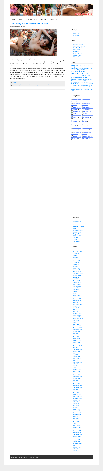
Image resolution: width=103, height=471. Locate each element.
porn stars (80, 85)
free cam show (78, 75)
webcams (73, 89)
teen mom (75, 88)
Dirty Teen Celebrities (79, 46)
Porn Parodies (77, 235)
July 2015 (76, 389)
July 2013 (76, 418)
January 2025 (77, 261)
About (21, 19)
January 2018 (77, 356)
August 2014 (77, 400)
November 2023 (77, 271)
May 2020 (76, 324)
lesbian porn (50, 85)
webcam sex (79, 89)
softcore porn (78, 87)
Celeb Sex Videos (78, 223)
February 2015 (77, 394)
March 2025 (76, 259)
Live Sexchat (76, 49)
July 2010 (76, 449)
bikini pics (90, 65)
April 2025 (76, 257)
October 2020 (77, 317)
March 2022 (76, 295)
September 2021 (78, 304)
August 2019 (77, 331)
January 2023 (77, 282)
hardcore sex (43, 85)
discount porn (16, 85)
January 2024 (77, 270)
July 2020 (76, 320)
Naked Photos (77, 232)
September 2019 (78, 329)
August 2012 (77, 436)
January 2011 (77, 441)
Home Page (76, 33)
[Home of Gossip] (51, 15)
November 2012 (77, 432)
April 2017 (76, 367)
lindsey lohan (79, 79)
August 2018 (77, 351)
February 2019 (77, 340)
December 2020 (77, 315)
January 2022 (77, 297)
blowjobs (74, 67)
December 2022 (77, 284)
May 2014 (76, 405)
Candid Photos (77, 221)
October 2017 (77, 360)
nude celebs (75, 84)
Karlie (24, 26)
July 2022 (76, 289)
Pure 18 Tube (77, 55)
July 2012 (76, 438)
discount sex (23, 85)
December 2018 (77, 344)
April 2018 (76, 355)
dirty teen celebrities (79, 69)
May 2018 (76, 353)
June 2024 (76, 264)
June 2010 (76, 450)
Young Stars (76, 241)
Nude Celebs (76, 51)
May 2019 (76, 337)
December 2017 (77, 358)
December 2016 (77, 373)
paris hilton (86, 83)
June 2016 (76, 382)
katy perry (90, 78)
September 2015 (78, 387)
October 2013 (77, 416)
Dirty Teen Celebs (31, 19)
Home (13, 19)
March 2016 (76, 384)
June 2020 (76, 322)
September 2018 (78, 349)
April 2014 (76, 407)
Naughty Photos (77, 234)
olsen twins (82, 83)
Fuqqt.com (43, 19)
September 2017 (78, 362)
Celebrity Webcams (78, 226)
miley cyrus (84, 79)
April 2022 (76, 293)
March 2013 (76, 425)
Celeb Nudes (80, 67)
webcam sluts (86, 89)
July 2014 (76, 402)
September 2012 (78, 434)
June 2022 (76, 291)
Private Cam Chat (78, 53)
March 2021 (76, 311)
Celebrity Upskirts (78, 44)
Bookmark (76, 35)
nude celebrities (87, 82)
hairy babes (29, 85)
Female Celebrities (78, 230)
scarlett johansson (87, 85)
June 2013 (76, 420)
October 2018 (77, 347)
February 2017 (77, 369)
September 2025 (78, 252)
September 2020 (78, 318)
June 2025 (76, 255)
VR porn (79, 88)
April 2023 (76, 279)
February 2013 (77, 427)
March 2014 (76, 409)
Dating (75, 228)
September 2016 (78, 376)
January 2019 (77, 342)
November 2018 (77, 346)
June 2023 (76, 277)
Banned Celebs (80, 65)
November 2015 (77, 385)
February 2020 (77, 326)
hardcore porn (36, 85)
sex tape (72, 86)
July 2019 (76, 333)
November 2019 (77, 327)
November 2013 (77, 414)
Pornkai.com (54, 19)
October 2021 (77, 302)
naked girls (80, 82)
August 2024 (77, 262)
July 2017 (76, 364)
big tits (86, 65)
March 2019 (76, 338)
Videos (14, 82)
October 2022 (77, 286)
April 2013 (76, 423)
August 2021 (77, 306)
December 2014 (77, 396)
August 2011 (77, 440)
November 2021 (77, 300)
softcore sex (85, 87)
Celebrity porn (82, 68)
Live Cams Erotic (77, 48)
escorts (85, 73)
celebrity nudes (75, 68)
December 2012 (77, 431)
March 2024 (76, 268)
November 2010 (77, 443)
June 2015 (76, 391)
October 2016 (77, 374)
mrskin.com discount (77, 80)
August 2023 (77, 275)
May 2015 (76, 393)
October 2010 (77, 445)
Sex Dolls (75, 237)
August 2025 (77, 253)
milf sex (89, 79)
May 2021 (76, 309)
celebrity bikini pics (87, 67)
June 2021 (76, 308)
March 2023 (76, 280)
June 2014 (76, 403)
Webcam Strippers (78, 57)
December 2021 (77, 299)
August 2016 (77, 378)
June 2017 (76, 365)
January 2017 (77, 371)
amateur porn (74, 65)
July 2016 (76, 380)
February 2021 (77, 313)
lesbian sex (56, 85)
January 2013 (77, 429)
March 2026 (76, 250)
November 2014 (77, 398)
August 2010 (77, 447)
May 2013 (76, 421)
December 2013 (77, 412)
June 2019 (76, 335)
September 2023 (78, 273)
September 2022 (78, 288)
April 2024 (76, 266)
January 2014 (77, 411)
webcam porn (85, 88)
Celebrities (76, 225)
